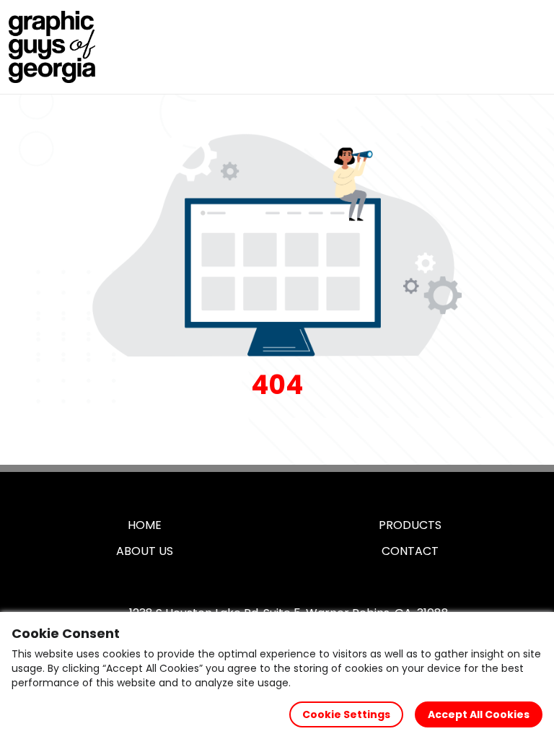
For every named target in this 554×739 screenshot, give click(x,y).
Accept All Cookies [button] (478, 714)
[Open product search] (499, 47)
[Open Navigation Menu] (529, 47)
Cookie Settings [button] (346, 714)
